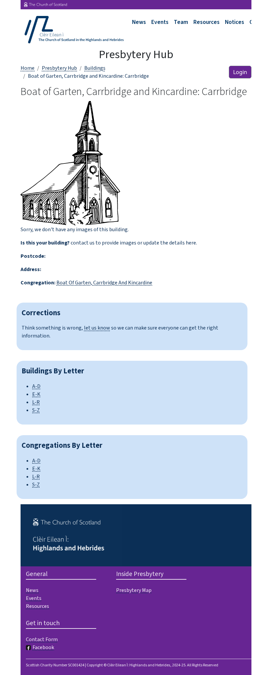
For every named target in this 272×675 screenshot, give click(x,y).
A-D (36, 386)
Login (240, 72)
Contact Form (42, 639)
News (139, 22)
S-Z (36, 410)
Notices (234, 22)
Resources (206, 22)
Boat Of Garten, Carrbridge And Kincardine (104, 282)
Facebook (43, 647)
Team (181, 22)
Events (160, 22)
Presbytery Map (134, 590)
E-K (36, 394)
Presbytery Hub (59, 68)
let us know (97, 328)
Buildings (94, 68)
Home (27, 68)
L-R (36, 402)
